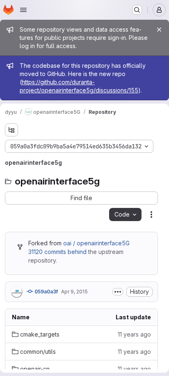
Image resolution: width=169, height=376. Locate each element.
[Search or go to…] (137, 10)
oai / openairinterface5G (96, 243)
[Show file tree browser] (11, 129)
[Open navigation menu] (23, 9)
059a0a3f (45, 291)
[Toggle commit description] (117, 291)
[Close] (159, 30)
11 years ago (134, 334)
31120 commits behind (57, 251)
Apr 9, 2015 (74, 291)
